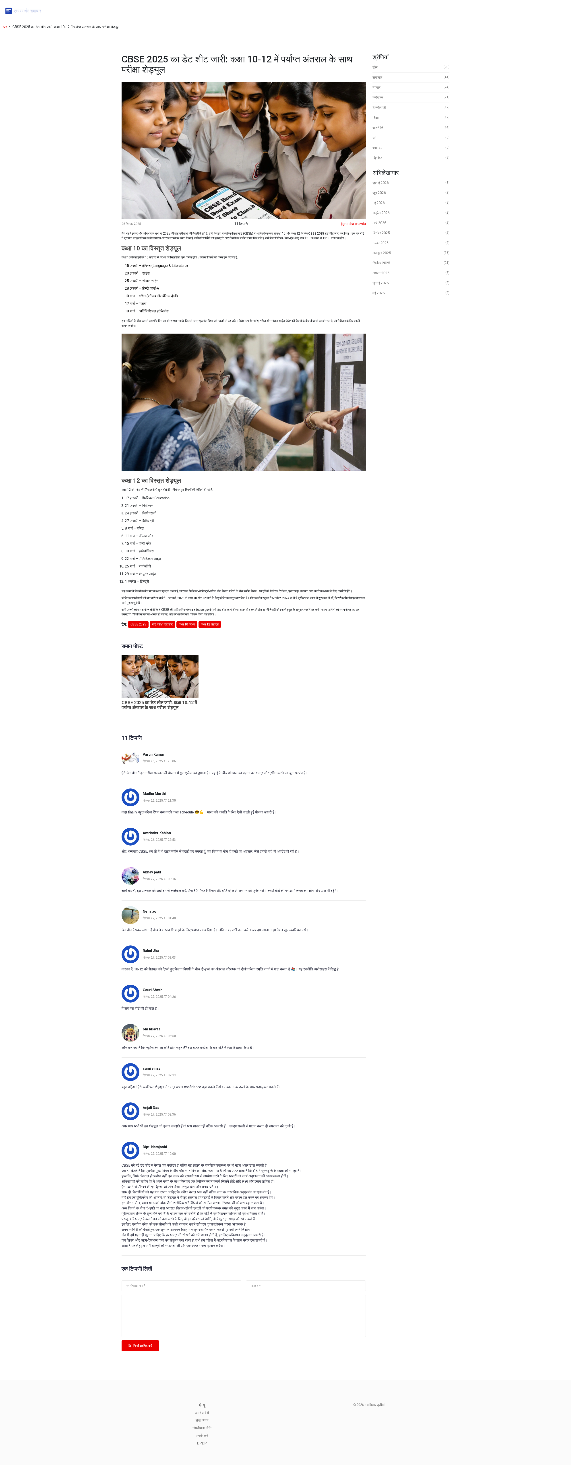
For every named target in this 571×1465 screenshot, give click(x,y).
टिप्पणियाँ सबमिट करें (140, 1345)
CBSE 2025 (138, 624)
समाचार (410, 77)
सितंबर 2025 (410, 263)
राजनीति (410, 128)
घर (5, 27)
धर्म (410, 138)
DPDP (202, 1443)
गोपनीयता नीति (201, 1428)
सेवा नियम (202, 1420)
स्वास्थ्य (410, 148)
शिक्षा (410, 118)
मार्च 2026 (410, 223)
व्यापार (410, 87)
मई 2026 (410, 203)
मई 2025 (410, 293)
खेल (410, 67)
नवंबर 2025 (410, 243)
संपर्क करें (202, 1436)
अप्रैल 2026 (410, 213)
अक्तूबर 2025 (410, 253)
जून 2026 (410, 193)
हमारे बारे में (202, 1413)
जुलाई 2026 (410, 183)
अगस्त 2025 (410, 273)
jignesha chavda (353, 224)
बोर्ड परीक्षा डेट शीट (162, 624)
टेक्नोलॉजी (410, 107)
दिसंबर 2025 (410, 233)
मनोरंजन (410, 97)
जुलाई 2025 (410, 283)
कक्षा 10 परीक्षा (187, 624)
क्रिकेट (410, 158)
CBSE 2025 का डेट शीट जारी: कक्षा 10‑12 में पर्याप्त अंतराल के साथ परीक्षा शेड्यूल (159, 705)
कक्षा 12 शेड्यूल (210, 624)
